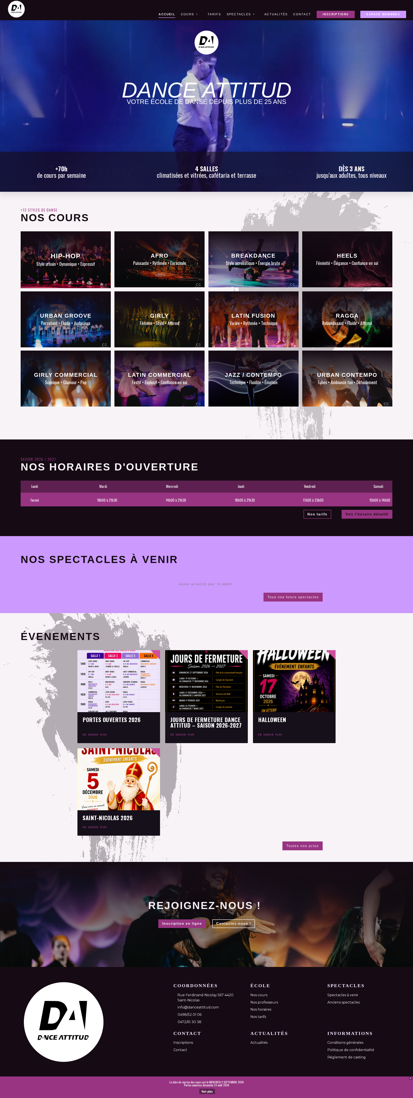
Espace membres (383, 14)
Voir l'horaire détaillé (366, 514)
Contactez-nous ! (233, 923)
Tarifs (214, 14)
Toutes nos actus (302, 846)
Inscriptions (336, 14)
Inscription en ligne (182, 923)
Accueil (167, 14)
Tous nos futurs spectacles (293, 597)
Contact (302, 14)
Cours (187, 14)
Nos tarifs (317, 514)
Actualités (276, 14)
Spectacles (239, 14)
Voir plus (207, 1091)
